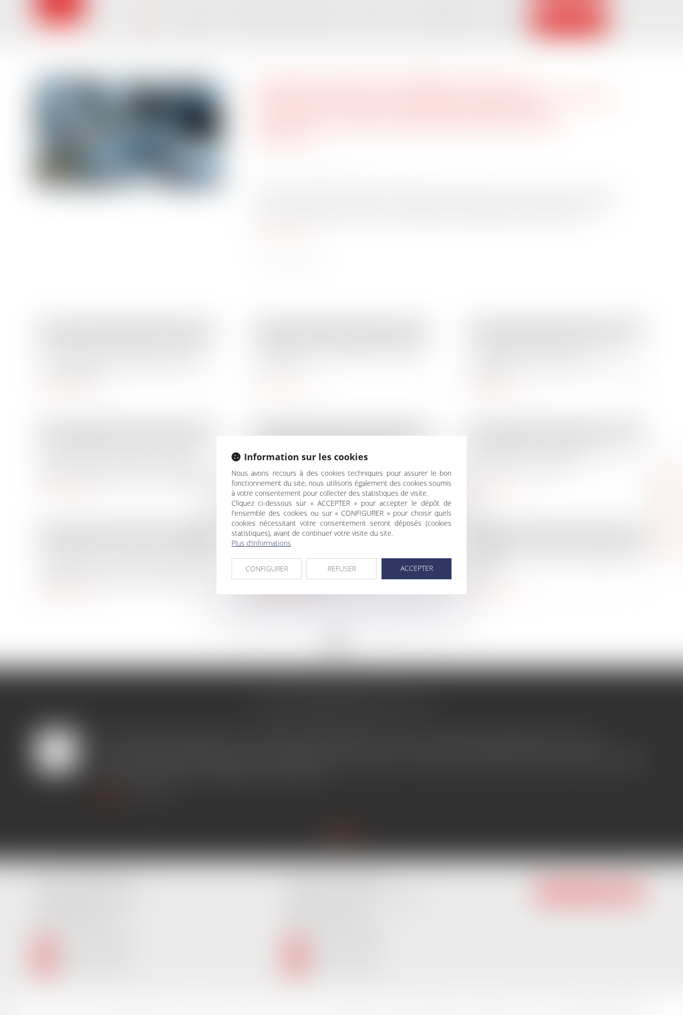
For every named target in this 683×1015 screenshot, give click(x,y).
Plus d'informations (261, 543)
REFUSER (342, 568)
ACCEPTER (416, 568)
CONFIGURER (267, 568)
